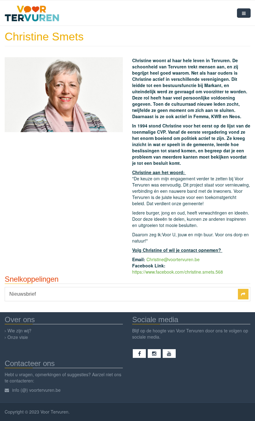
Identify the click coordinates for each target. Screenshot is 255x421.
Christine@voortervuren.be (173, 259)
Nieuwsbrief (22, 294)
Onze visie (17, 337)
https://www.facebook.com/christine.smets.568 (177, 272)
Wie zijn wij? (19, 330)
